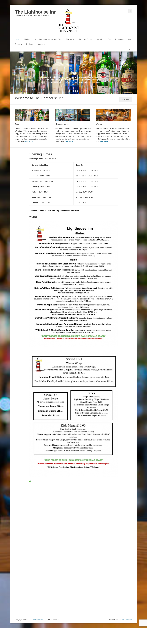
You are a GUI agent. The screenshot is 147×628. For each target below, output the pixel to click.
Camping (18, 44)
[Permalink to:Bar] (33, 114)
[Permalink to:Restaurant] (73, 114)
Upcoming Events (85, 39)
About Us (99, 39)
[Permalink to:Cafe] (114, 114)
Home (17, 39)
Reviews (29, 44)
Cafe (130, 39)
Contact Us (41, 44)
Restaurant (119, 39)
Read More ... (80, 85)
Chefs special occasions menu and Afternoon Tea (42, 39)
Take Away (70, 39)
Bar (109, 39)
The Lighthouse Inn (36, 11)
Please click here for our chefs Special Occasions (51, 210)
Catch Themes (126, 620)
